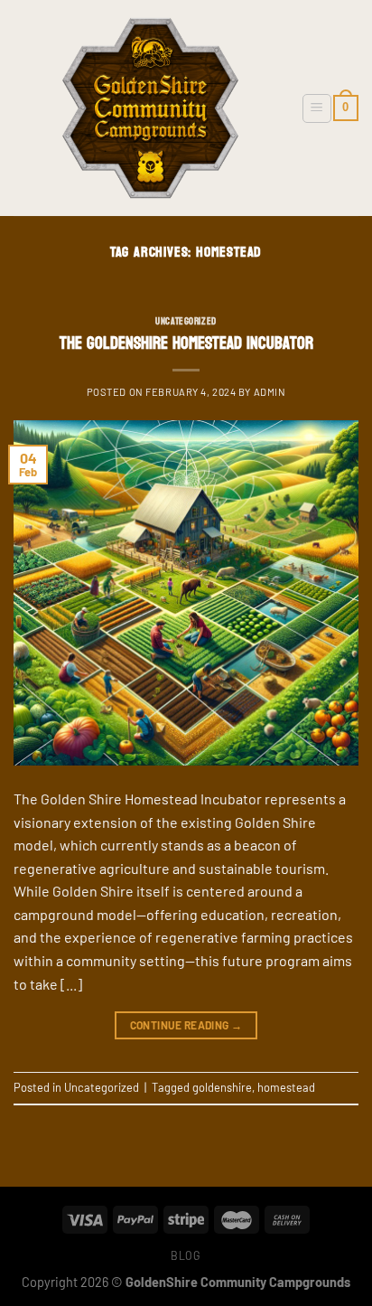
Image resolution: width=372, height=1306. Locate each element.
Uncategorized (185, 321)
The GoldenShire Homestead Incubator (186, 343)
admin (270, 392)
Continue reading (186, 1025)
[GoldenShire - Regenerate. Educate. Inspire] (150, 108)
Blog (185, 1255)
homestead (286, 1087)
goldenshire (222, 1087)
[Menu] (317, 108)
